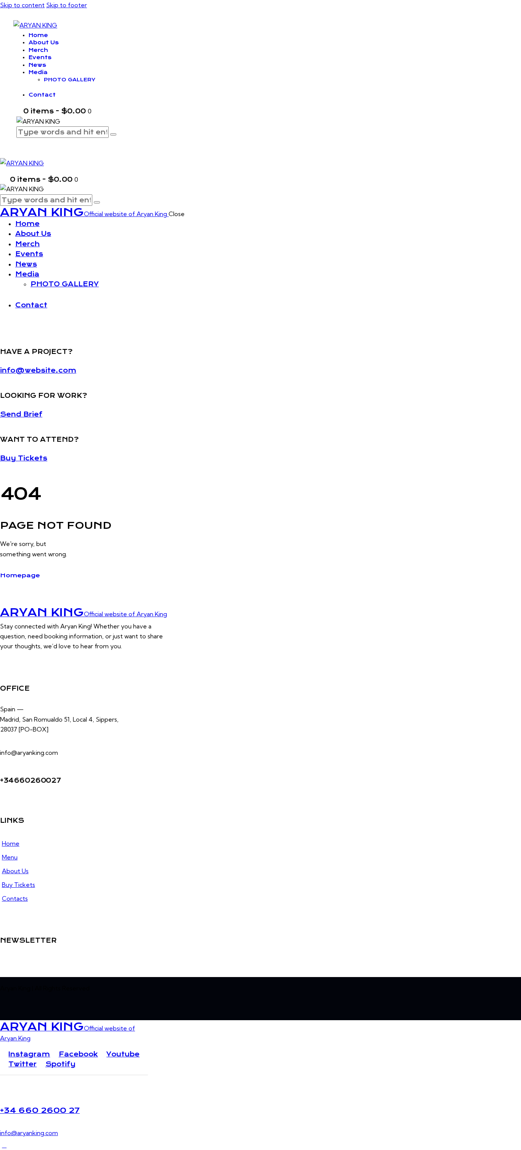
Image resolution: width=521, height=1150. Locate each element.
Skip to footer (66, 5)
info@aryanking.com (29, 1133)
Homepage (20, 575)
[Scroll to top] (4, 1145)
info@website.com (38, 370)
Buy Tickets (23, 458)
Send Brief (21, 414)
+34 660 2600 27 (40, 1110)
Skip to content (22, 5)
